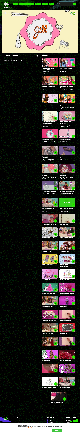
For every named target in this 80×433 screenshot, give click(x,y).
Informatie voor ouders (20, 421)
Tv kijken (22, 4)
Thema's (33, 421)
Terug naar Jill (8, 7)
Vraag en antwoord (20, 420)
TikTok (50, 420)
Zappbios (38, 4)
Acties (51, 4)
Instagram (51, 422)
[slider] (40, 46)
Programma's (29, 4)
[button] (40, 31)
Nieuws (33, 420)
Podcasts (45, 4)
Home (15, 4)
